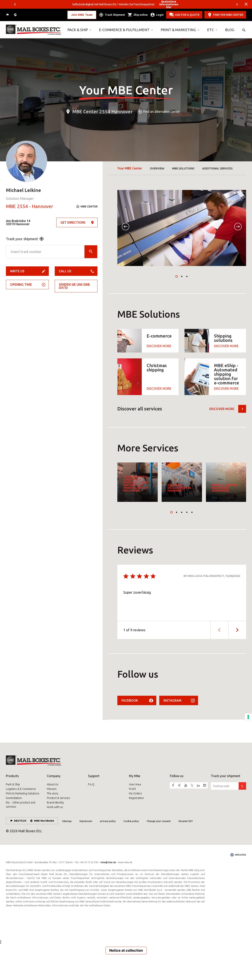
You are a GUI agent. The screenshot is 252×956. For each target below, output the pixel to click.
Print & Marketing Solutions (22, 793)
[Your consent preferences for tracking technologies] (248, 717)
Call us (65, 271)
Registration (136, 798)
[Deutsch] (8, 15)
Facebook (129, 700)
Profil (132, 788)
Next (237, 4)
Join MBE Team (82, 14)
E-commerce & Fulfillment (124, 30)
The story (52, 793)
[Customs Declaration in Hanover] (182, 482)
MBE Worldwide (44, 820)
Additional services (217, 168)
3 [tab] (186, 276)
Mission (52, 788)
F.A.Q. (91, 784)
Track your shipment (22, 239)
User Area (135, 784)
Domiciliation (14, 798)
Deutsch (20, 820)
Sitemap (67, 821)
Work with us (55, 807)
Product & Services (58, 798)
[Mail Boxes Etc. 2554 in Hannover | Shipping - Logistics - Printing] (33, 30)
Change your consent (159, 821)
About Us (52, 784)
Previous (15, 4)
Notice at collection (126, 950)
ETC (210, 30)
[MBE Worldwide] (16, 15)
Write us (17, 271)
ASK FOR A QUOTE (187, 14)
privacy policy (108, 821)
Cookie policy (131, 821)
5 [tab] (192, 512)
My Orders (135, 793)
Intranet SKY (186, 821)
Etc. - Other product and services (20, 804)
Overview (157, 168)
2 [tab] (181, 276)
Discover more (221, 409)
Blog (229, 30)
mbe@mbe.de (108, 862)
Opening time (21, 284)
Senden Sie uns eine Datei (74, 286)
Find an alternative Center (161, 111)
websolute (240, 854)
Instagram (172, 700)
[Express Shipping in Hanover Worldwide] (226, 482)
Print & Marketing (178, 30)
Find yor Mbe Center (228, 14)
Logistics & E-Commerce (21, 788)
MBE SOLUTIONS (183, 168)
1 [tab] (176, 276)
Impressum (86, 821)
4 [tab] (186, 512)
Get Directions (72, 222)
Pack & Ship (77, 30)
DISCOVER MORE (159, 346)
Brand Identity (55, 802)
